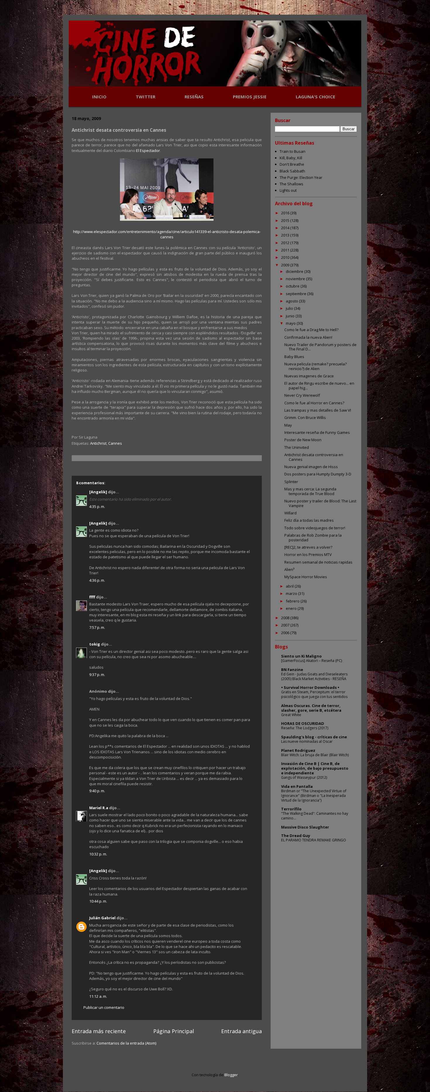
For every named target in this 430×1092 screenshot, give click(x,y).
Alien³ (289, 569)
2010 (285, 257)
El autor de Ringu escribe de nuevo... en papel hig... (319, 386)
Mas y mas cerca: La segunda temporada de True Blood (310, 491)
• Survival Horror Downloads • (310, 687)
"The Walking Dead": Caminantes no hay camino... (314, 816)
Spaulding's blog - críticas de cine (314, 737)
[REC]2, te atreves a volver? (308, 547)
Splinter (291, 481)
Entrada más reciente (99, 1031)
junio (290, 316)
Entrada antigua (241, 1031)
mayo (291, 323)
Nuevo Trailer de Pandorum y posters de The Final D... (320, 347)
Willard (290, 513)
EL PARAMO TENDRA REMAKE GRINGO (313, 840)
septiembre (296, 293)
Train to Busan (292, 151)
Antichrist (98, 443)
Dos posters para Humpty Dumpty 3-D (317, 474)
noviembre (296, 278)
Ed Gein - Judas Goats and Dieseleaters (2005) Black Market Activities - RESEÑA (314, 676)
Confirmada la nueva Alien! (308, 337)
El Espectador (148, 150)
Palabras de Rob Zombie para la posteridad (313, 537)
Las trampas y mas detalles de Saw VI (317, 410)
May (288, 425)
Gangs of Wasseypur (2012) (304, 777)
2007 (285, 625)
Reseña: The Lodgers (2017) (304, 727)
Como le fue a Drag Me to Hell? (311, 329)
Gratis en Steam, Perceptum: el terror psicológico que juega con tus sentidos (314, 694)
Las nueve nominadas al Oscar (307, 741)
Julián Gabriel (102, 917)
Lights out (288, 190)
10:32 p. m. (98, 854)
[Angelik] (98, 491)
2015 (285, 220)
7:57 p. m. (97, 627)
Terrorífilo (291, 809)
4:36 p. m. (97, 580)
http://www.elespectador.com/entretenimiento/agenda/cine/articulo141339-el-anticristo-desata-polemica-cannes (167, 234)
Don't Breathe (292, 164)
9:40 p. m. (97, 790)
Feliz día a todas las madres (309, 520)
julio (290, 308)
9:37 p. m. (97, 674)
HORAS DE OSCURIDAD (302, 723)
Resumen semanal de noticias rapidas (318, 562)
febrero (293, 601)
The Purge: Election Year (301, 177)
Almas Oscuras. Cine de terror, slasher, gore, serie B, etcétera (311, 708)
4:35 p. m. (97, 506)
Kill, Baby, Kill (291, 157)
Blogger (231, 1074)
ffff (92, 597)
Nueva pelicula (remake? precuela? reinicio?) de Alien (315, 366)
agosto (292, 301)
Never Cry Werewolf (302, 395)
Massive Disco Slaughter (305, 827)
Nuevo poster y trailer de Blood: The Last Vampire (320, 503)
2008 (285, 617)
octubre (293, 286)
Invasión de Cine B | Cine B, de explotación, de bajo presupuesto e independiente (314, 768)
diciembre (295, 271)
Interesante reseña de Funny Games (317, 432)
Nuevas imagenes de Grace (309, 376)
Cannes (115, 443)
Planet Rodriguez (298, 750)
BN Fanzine (292, 669)
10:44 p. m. (98, 901)
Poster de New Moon (302, 439)
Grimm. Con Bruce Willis (305, 417)
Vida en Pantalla (297, 786)
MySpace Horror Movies (305, 576)
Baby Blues (294, 356)
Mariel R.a (98, 807)
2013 (285, 235)
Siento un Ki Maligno (301, 656)
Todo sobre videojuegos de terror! (314, 527)
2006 (285, 632)
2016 (285, 212)
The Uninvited (296, 447)
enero (291, 608)
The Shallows (291, 183)
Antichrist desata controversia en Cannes (313, 457)
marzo (292, 593)
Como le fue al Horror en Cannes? (314, 402)
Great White (291, 714)
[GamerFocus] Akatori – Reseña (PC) (311, 660)
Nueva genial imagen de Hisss (311, 466)
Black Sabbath (292, 171)
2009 (285, 265)
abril (290, 586)
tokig (94, 644)
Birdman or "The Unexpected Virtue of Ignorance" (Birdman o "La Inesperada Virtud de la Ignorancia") (313, 795)
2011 (285, 250)
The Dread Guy (295, 835)
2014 (285, 227)
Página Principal (173, 1031)
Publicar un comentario (103, 1007)
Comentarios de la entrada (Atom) (126, 1043)
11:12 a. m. (98, 996)
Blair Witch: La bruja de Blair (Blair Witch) (315, 754)
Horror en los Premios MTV (308, 554)
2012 (285, 242)
